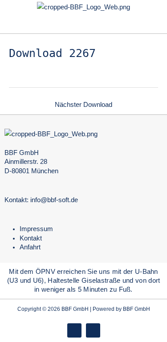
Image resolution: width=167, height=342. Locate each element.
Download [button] (52, 53)
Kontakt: (16, 200)
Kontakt (31, 238)
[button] (83, 23)
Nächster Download (83, 104)
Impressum (36, 228)
